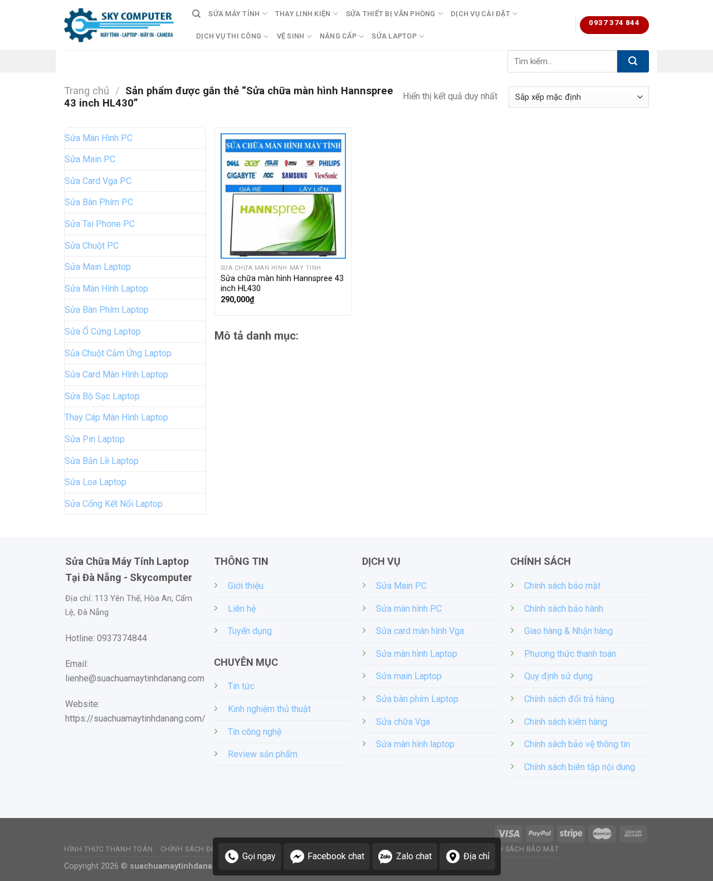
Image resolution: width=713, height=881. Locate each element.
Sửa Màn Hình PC (99, 138)
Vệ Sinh (291, 36)
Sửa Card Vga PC (98, 181)
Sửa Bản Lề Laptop (102, 461)
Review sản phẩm (262, 754)
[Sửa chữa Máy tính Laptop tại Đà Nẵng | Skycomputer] (119, 25)
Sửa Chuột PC (92, 245)
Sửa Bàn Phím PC (99, 202)
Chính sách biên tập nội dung (579, 767)
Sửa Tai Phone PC (100, 224)
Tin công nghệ (254, 732)
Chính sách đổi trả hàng (569, 699)
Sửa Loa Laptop (95, 482)
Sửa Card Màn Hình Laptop (116, 374)
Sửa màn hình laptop (415, 744)
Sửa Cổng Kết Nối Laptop (114, 503)
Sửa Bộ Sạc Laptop (102, 396)
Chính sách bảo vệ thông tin (577, 744)
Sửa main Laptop (409, 676)
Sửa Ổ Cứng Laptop (103, 331)
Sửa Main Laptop (98, 267)
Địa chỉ (476, 856)
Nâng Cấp (338, 36)
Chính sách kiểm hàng (565, 722)
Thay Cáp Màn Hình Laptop (116, 417)
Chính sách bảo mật (562, 585)
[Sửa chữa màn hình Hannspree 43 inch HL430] (283, 196)
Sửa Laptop (394, 36)
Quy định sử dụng (558, 676)
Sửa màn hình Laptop (416, 653)
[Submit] (633, 61)
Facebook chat (335, 856)
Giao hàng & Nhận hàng (568, 631)
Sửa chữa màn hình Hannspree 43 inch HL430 (282, 284)
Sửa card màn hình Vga (420, 631)
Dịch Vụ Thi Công (228, 36)
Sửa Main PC (90, 159)
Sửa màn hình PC (409, 608)
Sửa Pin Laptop (95, 439)
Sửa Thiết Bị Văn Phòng (391, 13)
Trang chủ (86, 90)
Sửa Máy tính (234, 13)
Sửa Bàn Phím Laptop (107, 309)
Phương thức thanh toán (570, 653)
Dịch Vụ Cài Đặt (480, 13)
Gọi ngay (259, 856)
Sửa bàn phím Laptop (417, 699)
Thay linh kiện (303, 13)
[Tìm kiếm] (196, 14)
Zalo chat (414, 856)
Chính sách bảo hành (563, 608)
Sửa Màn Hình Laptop (106, 288)
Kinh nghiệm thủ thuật (269, 709)
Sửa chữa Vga (403, 722)
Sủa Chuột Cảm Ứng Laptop (118, 353)
